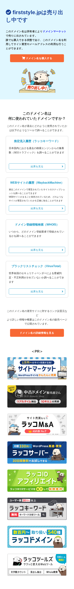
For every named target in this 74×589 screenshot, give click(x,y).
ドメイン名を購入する (39, 58)
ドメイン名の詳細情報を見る (37, 332)
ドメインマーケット (54, 31)
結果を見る (37, 166)
